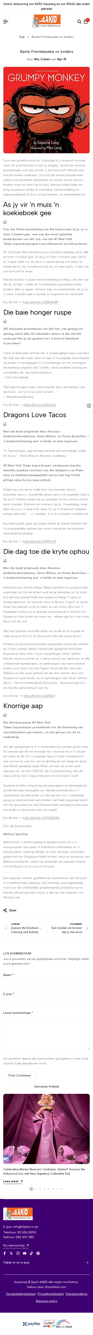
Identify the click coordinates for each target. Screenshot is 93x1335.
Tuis (22, 37)
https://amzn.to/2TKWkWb (41, 818)
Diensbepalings (76, 1294)
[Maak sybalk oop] (88, 405)
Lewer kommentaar (18, 1013)
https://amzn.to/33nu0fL (39, 405)
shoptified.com (55, 1287)
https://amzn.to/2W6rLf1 (39, 541)
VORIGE (15, 924)
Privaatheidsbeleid (51, 1294)
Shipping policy (46, 1301)
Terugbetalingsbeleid (20, 1294)
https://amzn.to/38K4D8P (40, 302)
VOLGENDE (76, 924)
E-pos (8, 994)
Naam (8, 975)
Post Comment (19, 1075)
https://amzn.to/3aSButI (39, 696)
